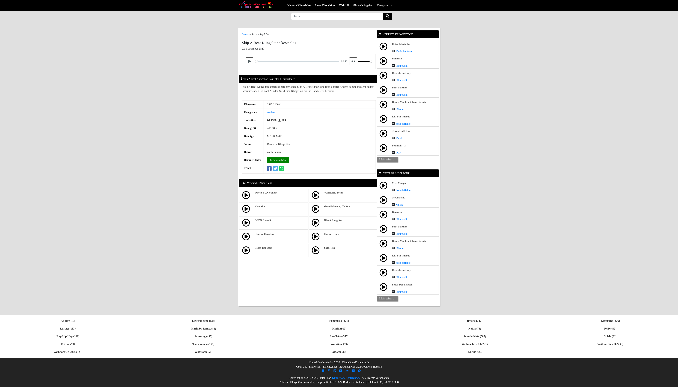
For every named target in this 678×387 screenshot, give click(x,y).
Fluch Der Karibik (402, 284)
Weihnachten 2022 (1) (475, 344)
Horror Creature (265, 234)
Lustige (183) (68, 328)
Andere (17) (68, 320)
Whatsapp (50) (203, 351)
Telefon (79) (68, 344)
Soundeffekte (403, 123)
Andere (271, 112)
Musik (399, 138)
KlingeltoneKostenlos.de (346, 377)
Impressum (315, 366)
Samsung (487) (203, 336)
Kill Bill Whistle (401, 116)
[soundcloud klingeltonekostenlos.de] (347, 370)
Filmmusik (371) (339, 320)
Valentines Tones (333, 192)
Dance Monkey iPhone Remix (409, 102)
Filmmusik (402, 65)
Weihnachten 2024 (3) (610, 344)
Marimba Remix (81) (203, 328)
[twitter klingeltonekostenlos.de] (341, 370)
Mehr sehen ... (387, 159)
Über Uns (301, 366)
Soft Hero (329, 247)
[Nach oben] (673, 382)
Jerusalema (398, 197)
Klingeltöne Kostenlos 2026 (324, 362)
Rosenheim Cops (401, 73)
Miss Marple (399, 183)
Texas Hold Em (401, 131)
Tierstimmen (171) (203, 344)
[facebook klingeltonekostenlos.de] (323, 370)
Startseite (245, 34)
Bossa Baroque (263, 247)
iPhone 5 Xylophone (266, 192)
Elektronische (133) (203, 320)
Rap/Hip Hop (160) (67, 336)
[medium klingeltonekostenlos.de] (353, 370)
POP (398, 152)
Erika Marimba (401, 44)
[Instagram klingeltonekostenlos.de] (329, 370)
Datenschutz (330, 366)
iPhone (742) (474, 320)
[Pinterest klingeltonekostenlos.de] (335, 370)
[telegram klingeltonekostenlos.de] (360, 370)
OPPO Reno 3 (263, 220)
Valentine (260, 206)
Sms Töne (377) (339, 336)
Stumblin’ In (399, 145)
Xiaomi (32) (339, 351)
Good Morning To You (337, 206)
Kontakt (354, 366)
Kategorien (383, 5)
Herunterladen (279, 160)
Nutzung (344, 366)
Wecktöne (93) (339, 344)
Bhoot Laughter (333, 220)
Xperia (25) (474, 351)
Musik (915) (339, 328)
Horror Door (332, 234)
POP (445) (610, 328)
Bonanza (397, 58)
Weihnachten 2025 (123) (67, 351)
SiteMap (377, 366)
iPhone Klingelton (363, 5)
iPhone (399, 109)
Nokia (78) (474, 328)
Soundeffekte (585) (474, 336)
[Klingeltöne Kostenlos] (256, 4)
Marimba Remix (405, 51)
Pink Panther (399, 87)
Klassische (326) (610, 320)
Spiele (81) (610, 336)
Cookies (366, 366)
